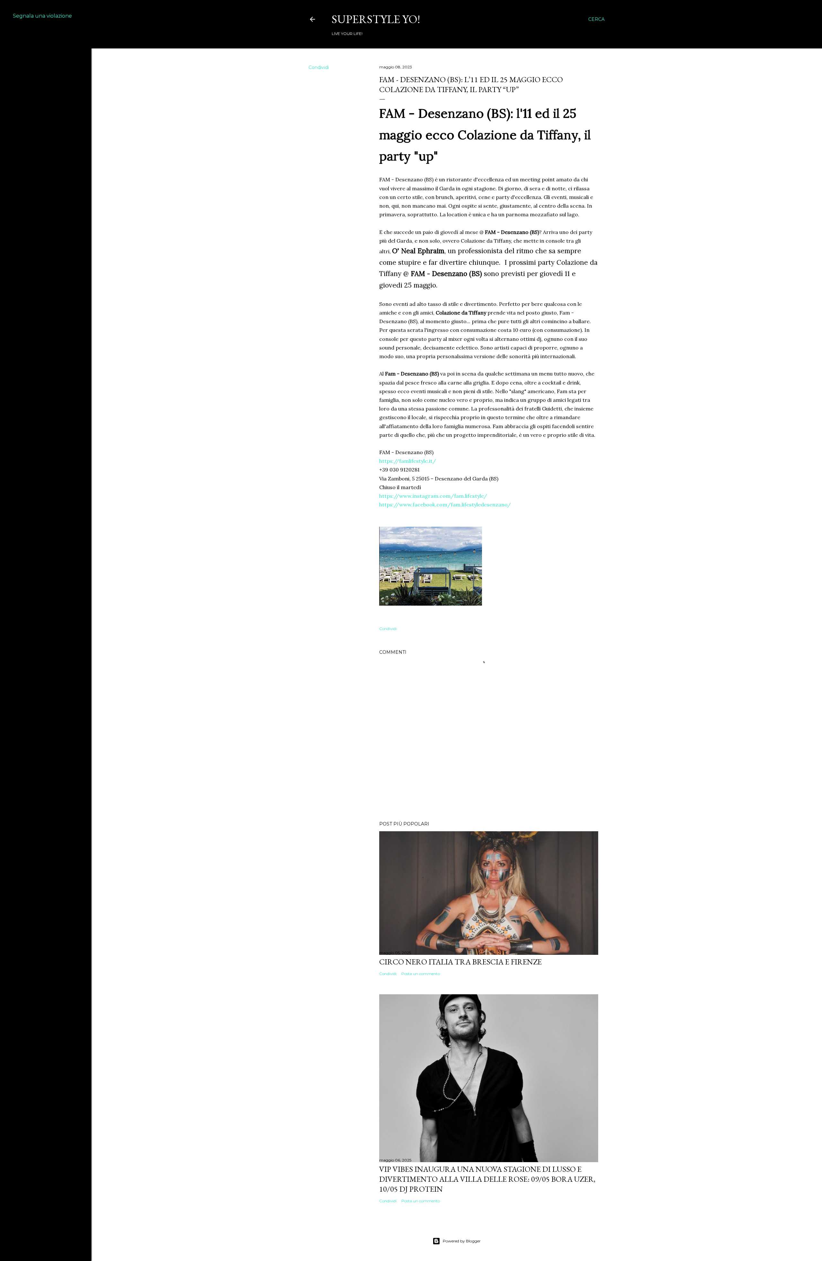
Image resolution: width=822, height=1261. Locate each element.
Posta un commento (420, 973)
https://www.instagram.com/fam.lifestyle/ (433, 496)
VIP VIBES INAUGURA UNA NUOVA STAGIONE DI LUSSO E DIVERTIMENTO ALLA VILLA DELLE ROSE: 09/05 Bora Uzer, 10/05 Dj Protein (487, 1179)
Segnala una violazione (42, 16)
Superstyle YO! (376, 19)
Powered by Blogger (462, 1241)
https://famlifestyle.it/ (407, 461)
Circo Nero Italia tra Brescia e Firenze (460, 962)
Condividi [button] (319, 67)
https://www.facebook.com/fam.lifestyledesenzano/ (445, 504)
